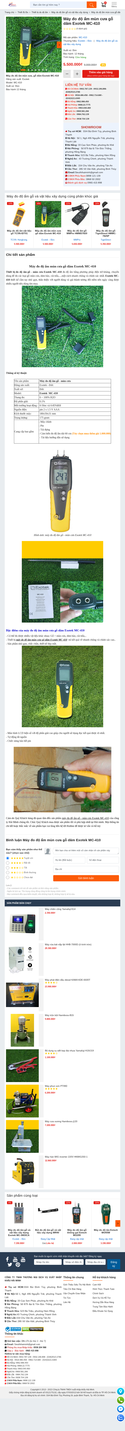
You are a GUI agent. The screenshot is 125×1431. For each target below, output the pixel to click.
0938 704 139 (22, 1377)
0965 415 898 (95, 182)
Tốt (25, 867)
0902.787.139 (86, 89)
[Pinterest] (17, 1264)
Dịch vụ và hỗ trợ (102, 1298)
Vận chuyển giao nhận (74, 1293)
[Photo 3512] (34, 44)
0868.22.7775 (84, 105)
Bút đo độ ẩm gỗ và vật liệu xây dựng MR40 (48, 1231)
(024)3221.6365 (73, 98)
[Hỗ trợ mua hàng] (121, 1400)
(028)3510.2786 (73, 92)
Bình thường (30, 872)
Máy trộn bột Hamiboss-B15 (59, 1015)
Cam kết (97, 1284)
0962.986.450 (82, 101)
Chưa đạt (28, 877)
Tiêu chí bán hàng (72, 1289)
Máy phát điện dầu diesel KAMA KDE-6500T (67, 980)
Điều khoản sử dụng (103, 1311)
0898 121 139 (93, 175)
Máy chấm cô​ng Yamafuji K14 (60, 909)
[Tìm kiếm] (92, 4)
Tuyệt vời (28, 858)
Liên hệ (66, 1302)
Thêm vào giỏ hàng (100, 74)
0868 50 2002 (93, 179)
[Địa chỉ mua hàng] (121, 1391)
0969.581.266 (82, 111)
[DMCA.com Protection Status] (33, 1329)
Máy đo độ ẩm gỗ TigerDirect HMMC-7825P (105, 233)
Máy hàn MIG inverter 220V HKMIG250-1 (66, 1156)
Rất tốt (27, 863)
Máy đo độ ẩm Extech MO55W (106, 1231)
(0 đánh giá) (81, 29)
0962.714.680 (95, 95)
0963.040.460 (84, 108)
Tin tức (67, 1298)
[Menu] (114, 4)
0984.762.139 (83, 114)
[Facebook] (7, 1259)
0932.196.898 (100, 89)
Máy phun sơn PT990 (56, 1086)
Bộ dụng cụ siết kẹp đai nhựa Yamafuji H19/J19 (69, 1050)
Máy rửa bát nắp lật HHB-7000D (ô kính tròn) (68, 944)
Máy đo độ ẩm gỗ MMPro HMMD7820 (77, 232)
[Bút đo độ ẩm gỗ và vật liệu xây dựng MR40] (48, 1213)
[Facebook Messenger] (121, 1409)
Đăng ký (114, 1264)
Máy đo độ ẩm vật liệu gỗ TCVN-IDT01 (19, 232)
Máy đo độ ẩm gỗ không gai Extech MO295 (77, 1232)
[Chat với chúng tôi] (121, 1418)
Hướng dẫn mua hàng (103, 1302)
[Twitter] (10, 1264)
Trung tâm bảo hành (103, 1306)
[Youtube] (15, 1259)
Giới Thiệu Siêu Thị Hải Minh (77, 1284)
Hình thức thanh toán (103, 1289)
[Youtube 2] (23, 1259)
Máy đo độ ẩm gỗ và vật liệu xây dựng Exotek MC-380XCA (19, 1232)
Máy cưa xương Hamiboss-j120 (61, 1121)
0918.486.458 (81, 95)
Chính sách (98, 1293)
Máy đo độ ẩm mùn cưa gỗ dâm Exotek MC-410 (48, 232)
